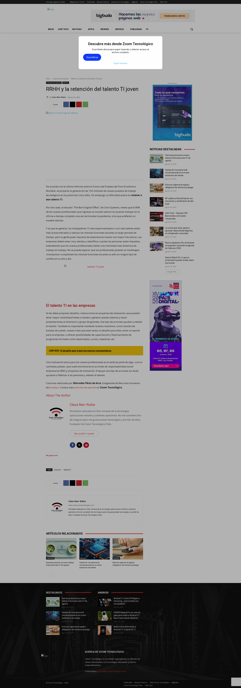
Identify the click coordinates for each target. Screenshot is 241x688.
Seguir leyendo (120, 63)
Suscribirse (92, 57)
